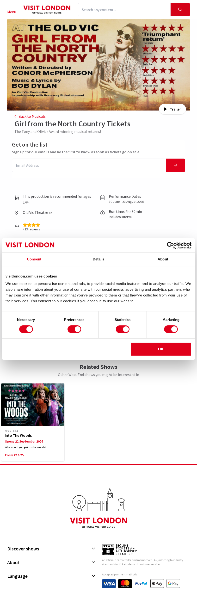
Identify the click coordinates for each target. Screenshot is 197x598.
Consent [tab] (34, 259)
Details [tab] (99, 259)
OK (161, 349)
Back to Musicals (32, 116)
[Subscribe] (175, 165)
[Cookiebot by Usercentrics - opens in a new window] (170, 245)
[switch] (74, 329)
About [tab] (163, 259)
